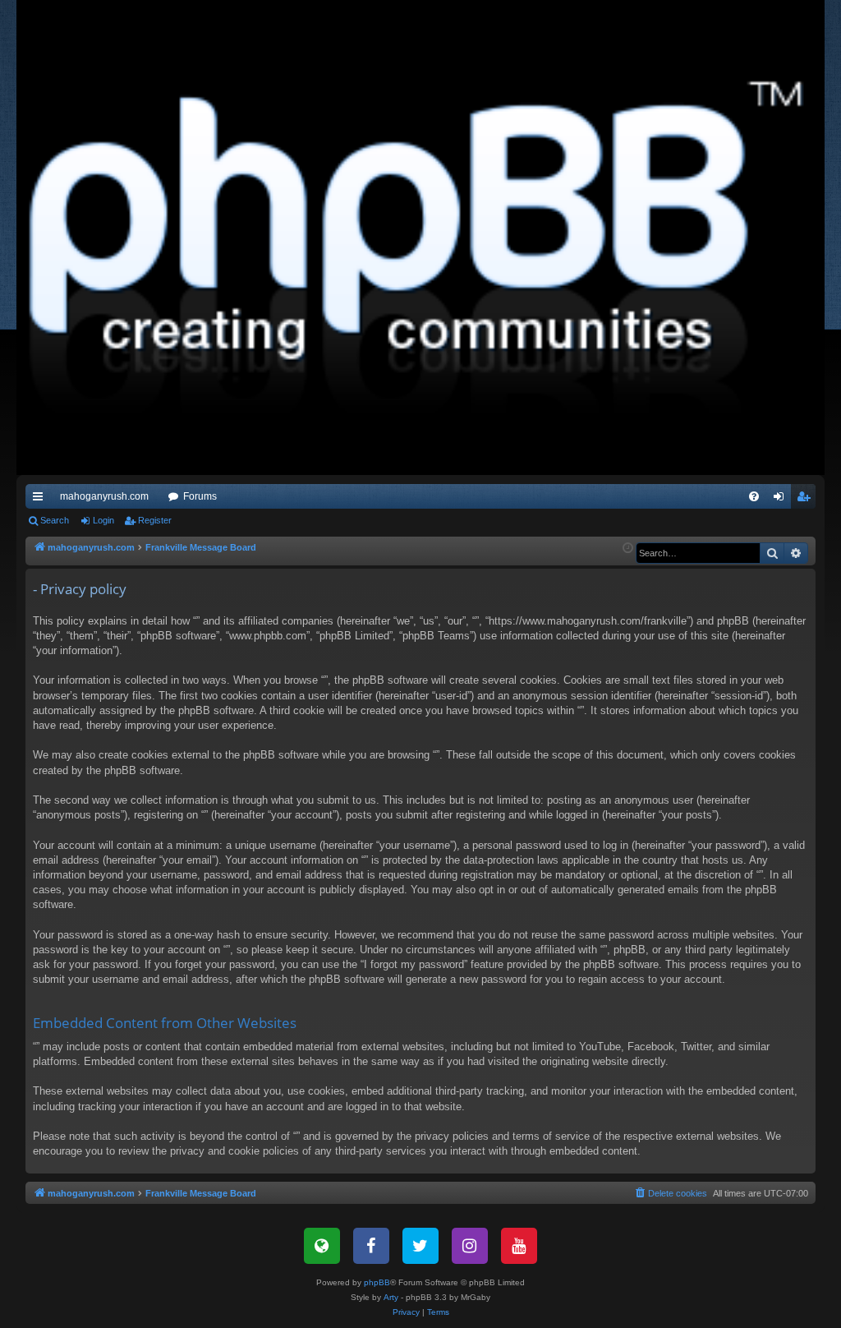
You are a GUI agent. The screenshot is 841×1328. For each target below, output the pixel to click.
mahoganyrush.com (104, 496)
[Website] (322, 1246)
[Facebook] (371, 1246)
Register (155, 520)
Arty (391, 1297)
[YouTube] (519, 1246)
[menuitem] (754, 496)
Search (54, 520)
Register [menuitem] (806, 500)
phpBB (377, 1282)
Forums (200, 496)
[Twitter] (420, 1246)
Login (103, 520)
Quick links (41, 500)
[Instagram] (470, 1246)
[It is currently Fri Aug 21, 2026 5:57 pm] (628, 548)
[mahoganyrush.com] (420, 237)
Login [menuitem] (782, 500)
